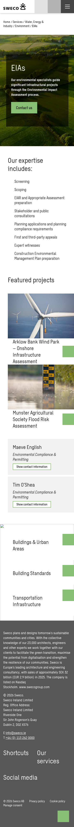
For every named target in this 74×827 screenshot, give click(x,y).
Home (6, 22)
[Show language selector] (41, 6)
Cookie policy (57, 801)
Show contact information (31, 466)
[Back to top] (63, 816)
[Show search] (54, 6)
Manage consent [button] (12, 805)
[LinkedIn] (6, 786)
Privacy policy (37, 801)
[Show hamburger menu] (67, 6)
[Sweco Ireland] (14, 6)
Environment (22, 26)
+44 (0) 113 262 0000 (20, 738)
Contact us (24, 107)
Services (17, 22)
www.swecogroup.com (34, 687)
